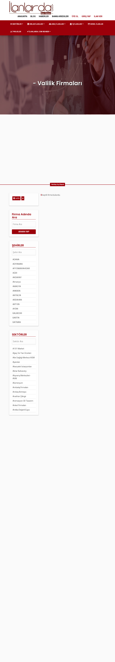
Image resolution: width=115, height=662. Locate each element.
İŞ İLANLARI (77, 24)
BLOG (33, 16)
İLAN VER (98, 16)
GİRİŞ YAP (86, 16)
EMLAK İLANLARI (36, 24)
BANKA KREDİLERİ (60, 16)
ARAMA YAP (23, 232)
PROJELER (16, 32)
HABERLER (44, 16)
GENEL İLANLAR (96, 24)
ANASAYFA (22, 16)
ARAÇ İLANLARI (57, 24)
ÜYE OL (75, 16)
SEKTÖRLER (16, 24)
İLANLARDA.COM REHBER (38, 32)
